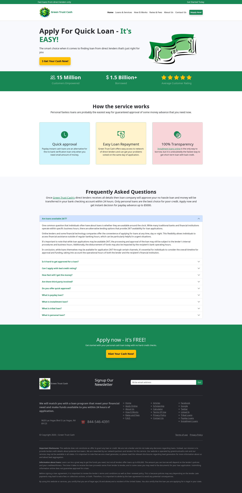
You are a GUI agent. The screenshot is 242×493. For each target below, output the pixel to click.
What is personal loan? (53, 315)
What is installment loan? (55, 301)
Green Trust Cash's (64, 197)
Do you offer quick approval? (56, 288)
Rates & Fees (155, 12)
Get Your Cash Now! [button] (56, 61)
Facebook (185, 403)
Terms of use (181, 434)
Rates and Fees (132, 415)
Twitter (184, 409)
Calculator (158, 409)
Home (110, 12)
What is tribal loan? (52, 308)
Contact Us (180, 12)
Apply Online (131, 406)
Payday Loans (187, 418)
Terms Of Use (159, 412)
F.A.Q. (127, 418)
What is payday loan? (52, 295)
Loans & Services (123, 12)
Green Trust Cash (61, 12)
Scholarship (158, 406)
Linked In (185, 412)
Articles (156, 403)
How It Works (140, 12)
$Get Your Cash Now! (121, 353)
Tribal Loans (186, 415)
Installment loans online (169, 148)
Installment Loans (189, 421)
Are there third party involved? (57, 281)
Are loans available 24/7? (54, 218)
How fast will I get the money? (57, 275)
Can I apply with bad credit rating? (59, 268)
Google (184, 406)
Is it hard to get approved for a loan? (60, 261)
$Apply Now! (196, 12)
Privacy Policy (159, 415)
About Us (168, 12)
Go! (199, 382)
